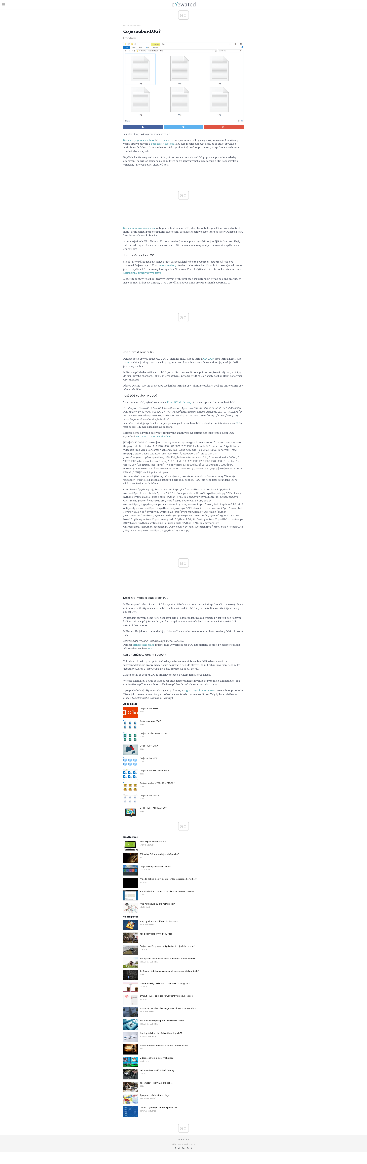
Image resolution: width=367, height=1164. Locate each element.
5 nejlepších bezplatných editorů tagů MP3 (161, 1033)
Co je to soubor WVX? (150, 721)
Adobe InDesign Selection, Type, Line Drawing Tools (165, 983)
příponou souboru (144, 140)
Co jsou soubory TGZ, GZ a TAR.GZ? (157, 783)
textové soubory (167, 265)
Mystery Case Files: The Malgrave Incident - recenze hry (168, 1008)
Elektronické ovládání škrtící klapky (157, 1070)
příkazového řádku (144, 644)
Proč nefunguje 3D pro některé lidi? (157, 903)
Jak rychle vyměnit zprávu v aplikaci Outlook (162, 1020)
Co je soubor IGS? (148, 758)
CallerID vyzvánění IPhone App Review (158, 1107)
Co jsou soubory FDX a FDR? (153, 733)
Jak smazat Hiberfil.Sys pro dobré (156, 1082)
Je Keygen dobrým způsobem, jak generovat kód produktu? (169, 971)
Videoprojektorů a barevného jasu (156, 1058)
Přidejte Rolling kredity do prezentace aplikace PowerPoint (168, 879)
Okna (125, 26)
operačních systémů (162, 143)
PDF (211, 358)
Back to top (183, 1139)
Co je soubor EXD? (149, 708)
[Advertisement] (183, 293)
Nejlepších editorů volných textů (142, 272)
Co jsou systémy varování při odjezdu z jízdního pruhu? (167, 946)
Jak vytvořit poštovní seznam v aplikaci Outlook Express (167, 958)
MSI (150, 648)
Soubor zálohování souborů (139, 228)
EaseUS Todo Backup (179, 402)
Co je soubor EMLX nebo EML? (154, 770)
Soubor (127, 140)
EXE (237, 423)
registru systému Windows (199, 690)
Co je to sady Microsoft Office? (155, 866)
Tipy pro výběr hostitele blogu (154, 1095)
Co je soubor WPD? (149, 795)
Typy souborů (135, 26)
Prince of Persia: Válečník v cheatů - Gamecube (164, 1045)
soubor (167, 140)
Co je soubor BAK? (149, 745)
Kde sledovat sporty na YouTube (156, 933)
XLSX (126, 362)
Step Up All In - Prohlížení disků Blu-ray (159, 921)
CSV (205, 358)
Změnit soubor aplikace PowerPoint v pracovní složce (166, 995)
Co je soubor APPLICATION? (153, 807)
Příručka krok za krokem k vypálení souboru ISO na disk (167, 891)
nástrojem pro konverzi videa (152, 436)
